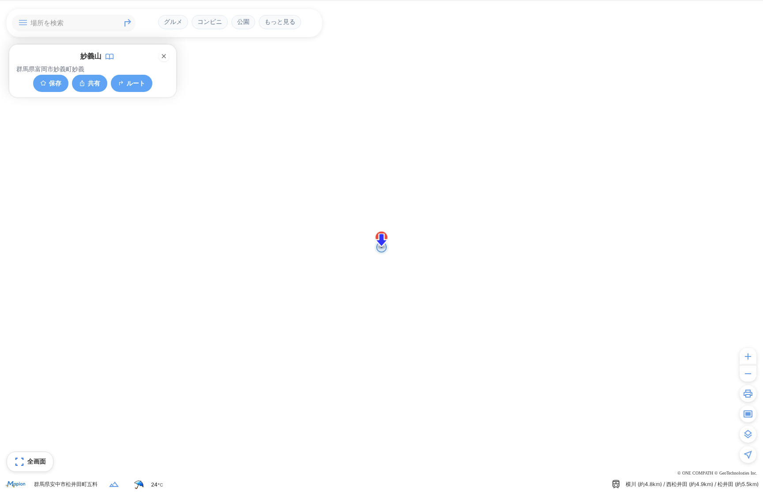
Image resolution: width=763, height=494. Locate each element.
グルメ (173, 21)
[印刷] (748, 393)
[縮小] (748, 373)
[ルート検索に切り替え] (127, 23)
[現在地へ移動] (748, 454)
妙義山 (91, 55)
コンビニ (209, 21)
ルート (136, 83)
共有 (94, 83)
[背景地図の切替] (748, 434)
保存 (55, 83)
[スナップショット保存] (748, 414)
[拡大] (748, 356)
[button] (381, 240)
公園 (243, 21)
